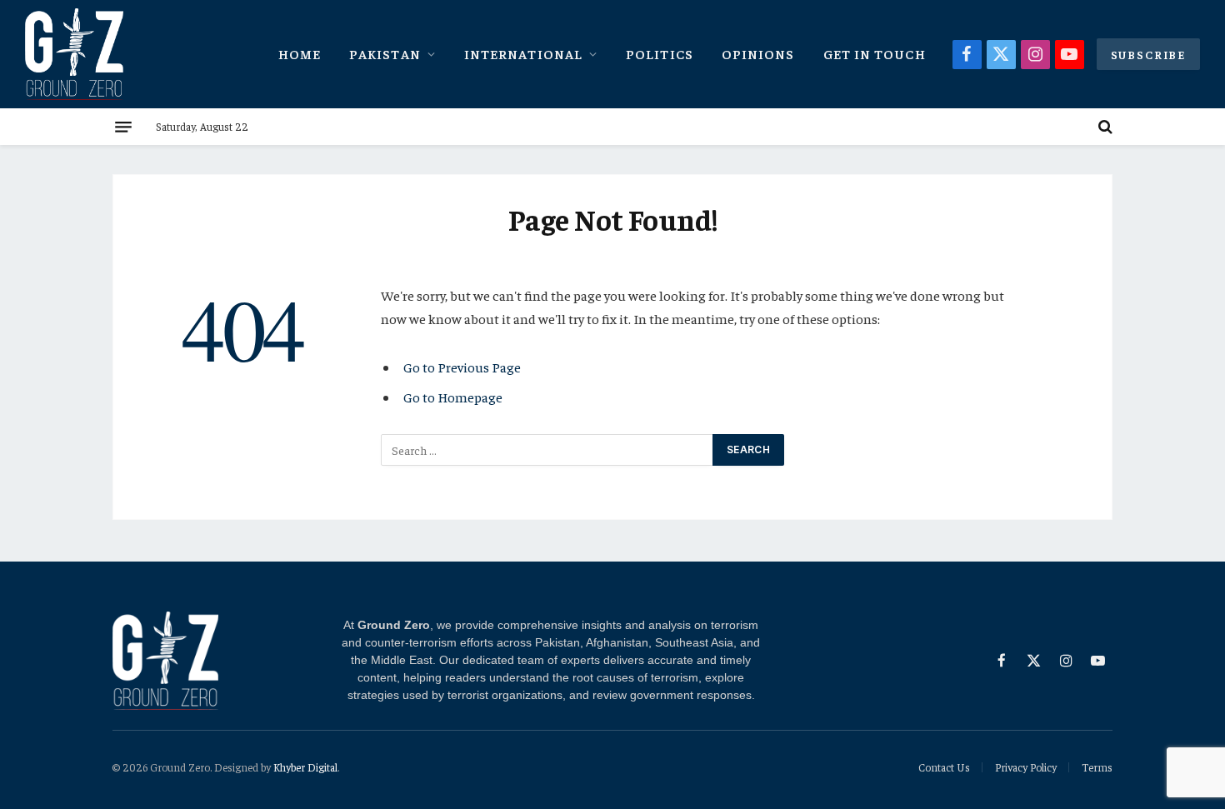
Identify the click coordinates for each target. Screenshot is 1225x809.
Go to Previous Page (462, 367)
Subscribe (1148, 54)
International (523, 53)
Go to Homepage (452, 397)
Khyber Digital (305, 767)
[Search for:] (547, 450)
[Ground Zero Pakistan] (74, 54)
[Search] (1103, 126)
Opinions (758, 53)
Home (299, 53)
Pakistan (385, 53)
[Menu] (123, 126)
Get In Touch (874, 53)
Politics (659, 53)
